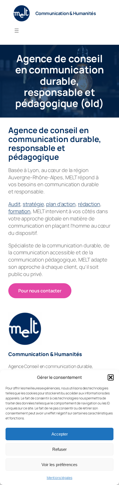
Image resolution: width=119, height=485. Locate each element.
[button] (110, 377)
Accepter (59, 434)
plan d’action (61, 204)
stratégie (33, 204)
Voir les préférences (59, 464)
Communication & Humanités (65, 13)
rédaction (89, 204)
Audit (14, 204)
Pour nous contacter (39, 291)
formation (19, 211)
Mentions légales (59, 477)
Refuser (59, 449)
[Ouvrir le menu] (16, 30)
